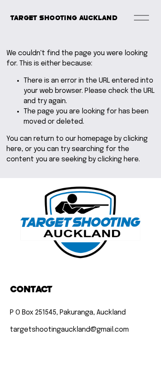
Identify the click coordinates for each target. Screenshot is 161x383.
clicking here (118, 159)
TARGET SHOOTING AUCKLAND (64, 17)
